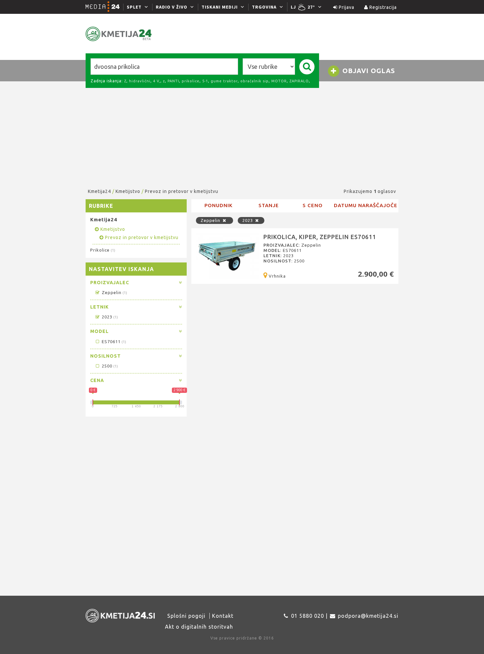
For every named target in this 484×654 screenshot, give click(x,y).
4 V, (156, 81)
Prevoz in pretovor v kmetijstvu (181, 191)
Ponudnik (218, 205)
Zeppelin (113, 292)
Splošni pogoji (186, 616)
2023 (109, 316)
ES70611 (113, 341)
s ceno (313, 205)
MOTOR (279, 81)
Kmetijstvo (128, 191)
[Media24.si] (104, 7)
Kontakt (222, 616)
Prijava (345, 7)
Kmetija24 (99, 191)
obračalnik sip (254, 81)
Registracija (382, 7)
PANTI (173, 81)
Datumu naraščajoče (365, 205)
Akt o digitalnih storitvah (199, 627)
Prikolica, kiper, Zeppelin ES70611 (319, 236)
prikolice (191, 81)
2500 (109, 366)
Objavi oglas (367, 70)
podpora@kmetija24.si (368, 616)
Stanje (268, 205)
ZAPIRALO (299, 81)
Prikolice (102, 250)
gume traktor (224, 81)
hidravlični (139, 81)
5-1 (205, 81)
